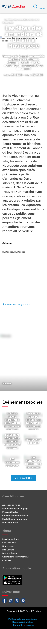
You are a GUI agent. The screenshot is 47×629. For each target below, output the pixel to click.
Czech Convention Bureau (15, 515)
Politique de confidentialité (22, 619)
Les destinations (10, 539)
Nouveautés (8, 546)
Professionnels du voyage (15, 508)
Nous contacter (10, 522)
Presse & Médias (10, 512)
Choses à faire (9, 542)
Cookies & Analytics (22, 622)
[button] (35, 6)
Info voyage (8, 549)
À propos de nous (11, 505)
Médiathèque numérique (14, 519)
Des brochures (9, 553)
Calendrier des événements (16, 556)
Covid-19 (6, 560)
